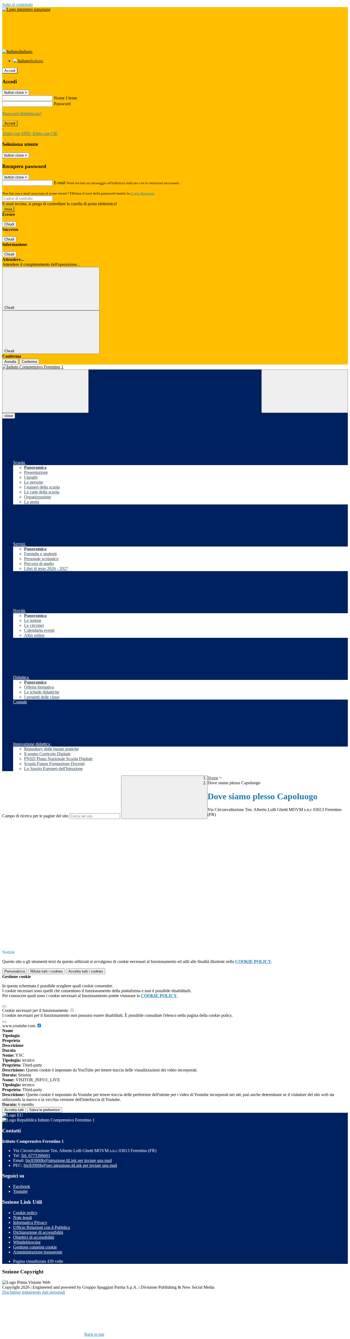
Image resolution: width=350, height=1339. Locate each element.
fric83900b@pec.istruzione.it (70, 1165)
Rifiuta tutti (46, 971)
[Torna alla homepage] (175, 367)
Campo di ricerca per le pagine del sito (35, 816)
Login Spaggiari (142, 193)
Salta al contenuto (17, 4)
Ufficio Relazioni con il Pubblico (41, 1227)
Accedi (9, 71)
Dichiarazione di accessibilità (38, 1232)
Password (62, 103)
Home (213, 778)
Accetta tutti (85, 971)
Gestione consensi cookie (35, 1247)
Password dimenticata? (22, 113)
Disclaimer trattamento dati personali (33, 1292)
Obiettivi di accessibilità (33, 1237)
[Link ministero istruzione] (26, 9)
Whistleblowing (26, 1242)
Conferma (29, 362)
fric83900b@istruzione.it (68, 1160)
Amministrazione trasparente (37, 1252)
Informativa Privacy (30, 1222)
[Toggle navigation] (45, 391)
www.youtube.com (19, 1025)
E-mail (59, 182)
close (8, 416)
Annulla (10, 362)
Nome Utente (65, 98)
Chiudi (9, 224)
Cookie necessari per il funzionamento (35, 1010)
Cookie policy (25, 1212)
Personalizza (14, 971)
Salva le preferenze (44, 1110)
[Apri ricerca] (304, 391)
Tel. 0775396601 (35, 1155)
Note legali (22, 1217)
